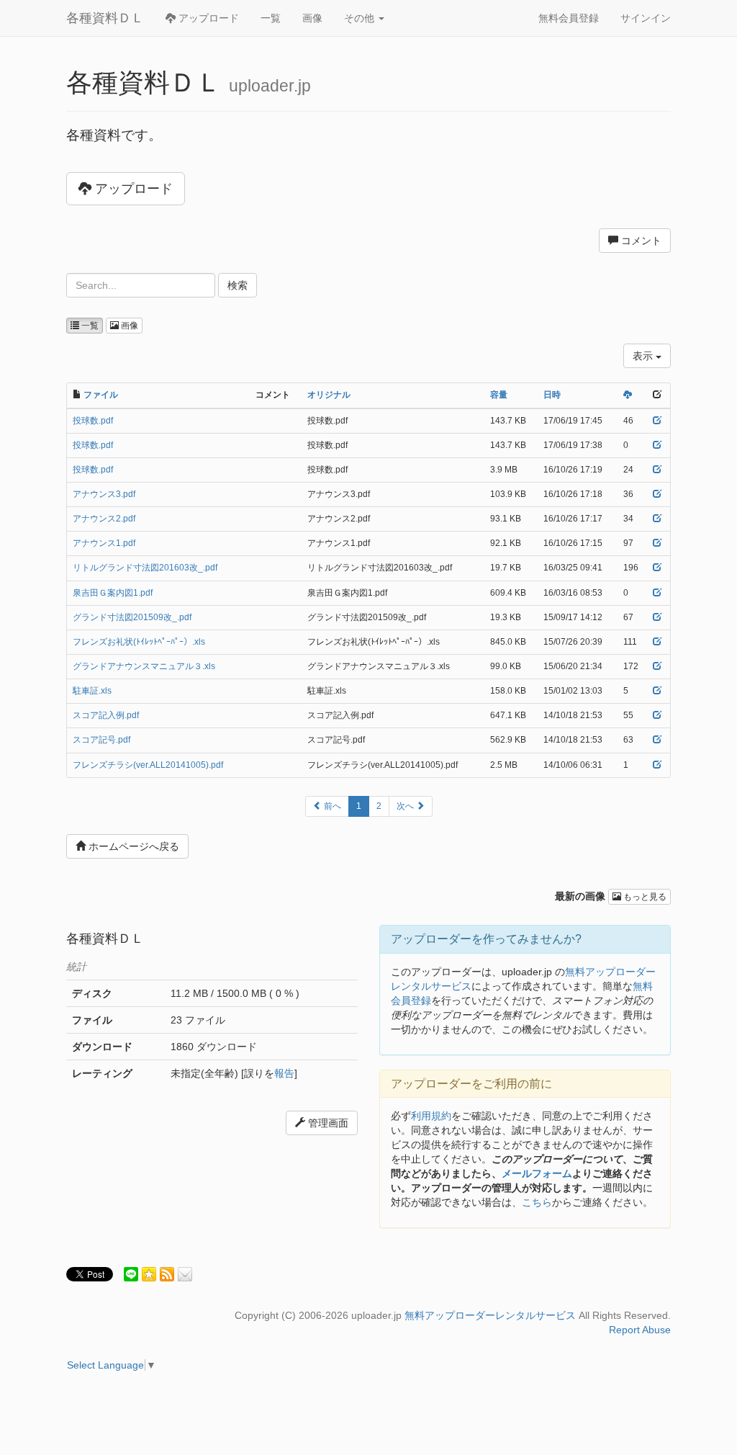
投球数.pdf (93, 421)
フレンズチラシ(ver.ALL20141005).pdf (148, 765)
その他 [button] (360, 18)
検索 (237, 285)
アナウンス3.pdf (104, 494)
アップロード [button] (132, 189)
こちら (537, 1202)
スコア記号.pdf (101, 740)
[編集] (657, 421)
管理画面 (326, 1123)
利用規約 (431, 1116)
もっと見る (643, 897)
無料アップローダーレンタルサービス (490, 1315)
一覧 (271, 18)
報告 (284, 1073)
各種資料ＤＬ (105, 18)
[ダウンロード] (627, 395)
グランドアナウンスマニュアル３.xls (144, 666)
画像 (312, 18)
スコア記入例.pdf (106, 715)
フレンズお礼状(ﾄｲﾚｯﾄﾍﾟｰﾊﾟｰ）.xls (139, 642)
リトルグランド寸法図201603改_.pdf (145, 568)
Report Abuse (640, 1329)
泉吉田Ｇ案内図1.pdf (113, 593)
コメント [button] (639, 240)
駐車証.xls (92, 691)
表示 (644, 356)
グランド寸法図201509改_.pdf (132, 617)
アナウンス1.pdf (104, 543)
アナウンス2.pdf (104, 519)
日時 (552, 395)
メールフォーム (537, 1173)
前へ (331, 806)
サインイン (645, 18)
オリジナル (329, 395)
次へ (406, 806)
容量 (498, 395)
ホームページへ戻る (132, 846)
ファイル (100, 395)
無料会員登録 (568, 18)
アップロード (207, 18)
